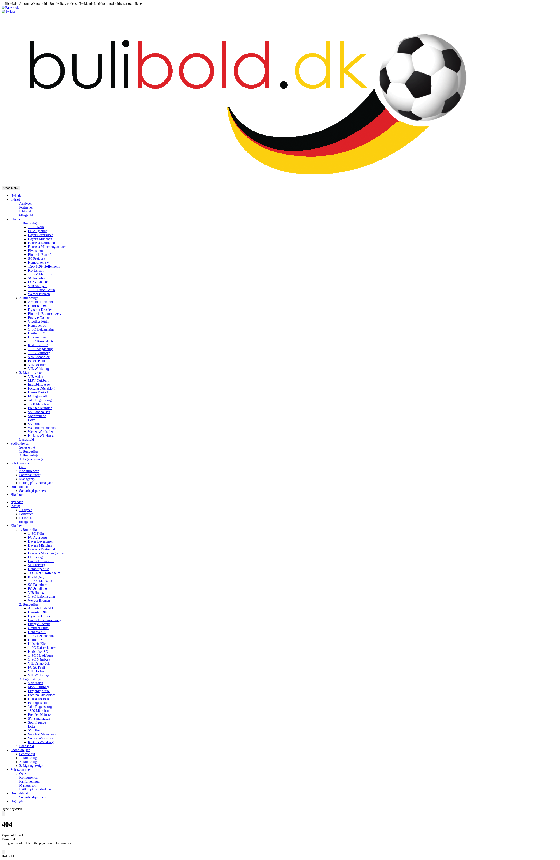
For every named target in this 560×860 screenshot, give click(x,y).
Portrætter (26, 207)
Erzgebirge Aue (39, 384)
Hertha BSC (36, 333)
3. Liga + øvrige (30, 372)
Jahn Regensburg (40, 400)
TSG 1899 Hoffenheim (44, 266)
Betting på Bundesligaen (36, 483)
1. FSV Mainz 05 (40, 274)
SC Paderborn (37, 278)
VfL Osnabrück (39, 357)
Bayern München (40, 239)
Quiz (22, 467)
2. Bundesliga (28, 298)
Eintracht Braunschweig (44, 313)
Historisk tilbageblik (26, 213)
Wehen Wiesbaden (41, 431)
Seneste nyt (27, 447)
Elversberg (35, 250)
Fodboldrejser (20, 443)
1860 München (38, 404)
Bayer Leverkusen (40, 235)
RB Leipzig (36, 270)
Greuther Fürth (38, 321)
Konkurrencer (28, 471)
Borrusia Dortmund (41, 243)
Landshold (26, 439)
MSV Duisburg (38, 380)
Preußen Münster (40, 408)
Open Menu (11, 188)
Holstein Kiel (37, 337)
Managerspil (27, 479)
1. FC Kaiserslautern (42, 341)
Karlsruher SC (38, 345)
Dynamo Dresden (40, 310)
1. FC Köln (36, 227)
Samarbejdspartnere (32, 491)
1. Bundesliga (28, 223)
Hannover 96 (37, 325)
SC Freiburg (36, 258)
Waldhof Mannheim (42, 428)
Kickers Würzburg (41, 435)
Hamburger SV (38, 262)
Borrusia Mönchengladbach (47, 247)
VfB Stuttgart (37, 286)
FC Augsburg (37, 231)
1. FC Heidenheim (41, 329)
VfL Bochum (37, 365)
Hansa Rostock (38, 392)
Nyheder (16, 195)
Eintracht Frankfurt (41, 254)
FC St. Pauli (36, 361)
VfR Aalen (35, 376)
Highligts (16, 494)
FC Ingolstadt (37, 396)
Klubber (16, 219)
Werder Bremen (39, 294)
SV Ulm (34, 424)
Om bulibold (19, 487)
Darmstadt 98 (37, 306)
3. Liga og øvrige (31, 459)
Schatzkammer (20, 463)
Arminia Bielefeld (40, 302)
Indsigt (15, 199)
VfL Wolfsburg (38, 369)
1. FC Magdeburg (40, 349)
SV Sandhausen (39, 412)
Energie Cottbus (39, 317)
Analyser (25, 203)
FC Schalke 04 (38, 282)
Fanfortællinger (29, 475)
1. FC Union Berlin (41, 290)
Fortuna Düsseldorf (41, 388)
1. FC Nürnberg (39, 353)
